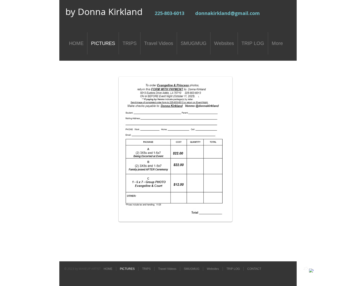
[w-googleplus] (311, 271)
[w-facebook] (299, 268)
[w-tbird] (305, 268)
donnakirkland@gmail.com (227, 13)
